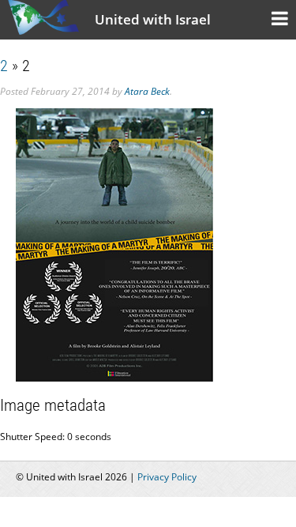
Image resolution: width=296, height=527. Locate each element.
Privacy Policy (167, 477)
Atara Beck (147, 91)
